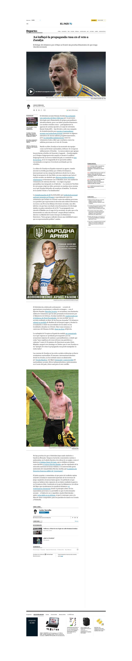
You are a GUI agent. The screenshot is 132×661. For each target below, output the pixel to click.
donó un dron (59, 329)
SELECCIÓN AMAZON (39, 614)
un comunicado (71, 333)
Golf (88, 31)
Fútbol (59, 31)
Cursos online (54, 614)
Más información (36, 556)
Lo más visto (90, 196)
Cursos (47, 614)
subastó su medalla (39, 322)
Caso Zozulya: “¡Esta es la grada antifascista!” (31, 128)
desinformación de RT (43, 195)
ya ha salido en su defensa (46, 495)
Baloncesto (64, 31)
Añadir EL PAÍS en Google (73, 110)
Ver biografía (42, 512)
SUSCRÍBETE (94, 20)
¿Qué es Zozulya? (48, 538)
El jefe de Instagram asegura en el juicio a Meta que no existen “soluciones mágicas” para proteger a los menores (96, 174)
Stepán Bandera (41, 360)
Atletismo (92, 31)
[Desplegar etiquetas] (78, 549)
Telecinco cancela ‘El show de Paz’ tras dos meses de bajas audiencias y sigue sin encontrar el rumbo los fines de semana (95, 181)
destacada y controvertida (64, 360)
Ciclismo (72, 31)
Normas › (77, 521)
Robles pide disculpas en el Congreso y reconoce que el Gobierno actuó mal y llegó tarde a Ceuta (96, 218)
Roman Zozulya (36, 549)
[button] (66, 74)
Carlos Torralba (38, 105)
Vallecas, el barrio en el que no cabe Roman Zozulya (31, 147)
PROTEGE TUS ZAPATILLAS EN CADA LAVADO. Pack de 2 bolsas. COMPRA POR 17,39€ (99, 629)
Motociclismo (83, 31)
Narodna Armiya (51, 311)
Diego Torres (45, 530)
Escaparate (28, 614)
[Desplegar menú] (27, 24)
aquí (62, 556)
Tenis (69, 31)
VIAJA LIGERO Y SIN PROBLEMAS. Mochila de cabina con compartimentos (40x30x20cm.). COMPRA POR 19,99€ (86, 630)
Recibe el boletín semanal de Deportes (43, 517)
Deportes (31, 31)
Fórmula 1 (77, 31)
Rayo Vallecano (68, 549)
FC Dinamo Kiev (60, 549)
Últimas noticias (102, 31)
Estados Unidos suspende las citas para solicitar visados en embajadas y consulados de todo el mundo (95, 168)
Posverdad (43, 549)
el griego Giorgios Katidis (52, 464)
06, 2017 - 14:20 (40, 106)
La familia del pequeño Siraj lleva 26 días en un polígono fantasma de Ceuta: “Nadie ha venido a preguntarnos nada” (97, 207)
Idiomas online (62, 614)
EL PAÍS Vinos (71, 614)
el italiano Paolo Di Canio (48, 462)
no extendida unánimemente (54, 138)
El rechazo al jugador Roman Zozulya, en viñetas (31, 141)
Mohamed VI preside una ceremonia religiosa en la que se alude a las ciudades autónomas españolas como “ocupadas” (96, 201)
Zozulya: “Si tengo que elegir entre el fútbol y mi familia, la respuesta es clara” (31, 135)
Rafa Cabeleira (46, 540)
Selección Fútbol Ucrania (51, 549)
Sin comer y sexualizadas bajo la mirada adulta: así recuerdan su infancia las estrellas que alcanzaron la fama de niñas (96, 223)
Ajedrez (96, 31)
